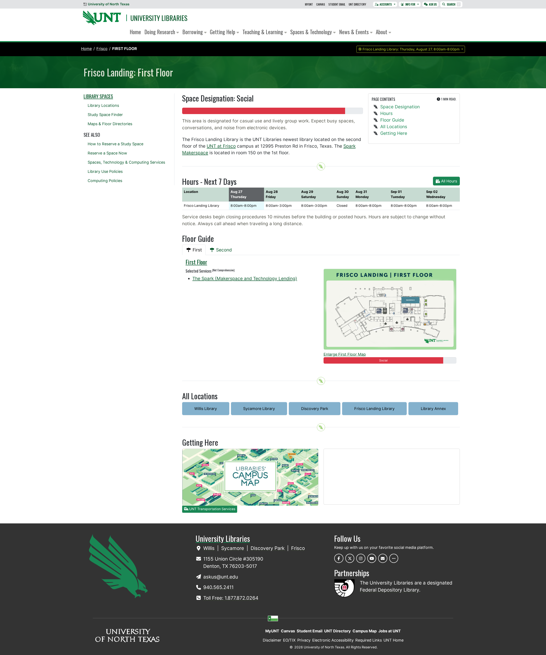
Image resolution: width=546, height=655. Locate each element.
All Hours (448, 181)
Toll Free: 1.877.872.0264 (230, 598)
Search (453, 4)
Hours (386, 113)
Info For (410, 4)
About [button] (382, 32)
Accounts (386, 4)
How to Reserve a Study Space (115, 144)
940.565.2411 (218, 587)
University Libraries (158, 18)
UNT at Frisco (221, 146)
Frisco (298, 548)
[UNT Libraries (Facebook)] (338, 558)
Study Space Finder (105, 114)
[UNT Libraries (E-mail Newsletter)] (382, 558)
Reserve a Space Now (107, 153)
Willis (209, 548)
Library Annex (433, 408)
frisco (101, 48)
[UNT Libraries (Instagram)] (360, 558)
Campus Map (365, 631)
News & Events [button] (354, 32)
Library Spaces (98, 96)
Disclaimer (272, 640)
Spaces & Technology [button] (311, 32)
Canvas (320, 4)
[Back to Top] (321, 166)
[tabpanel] (321, 312)
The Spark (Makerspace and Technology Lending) (244, 278)
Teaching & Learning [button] (263, 32)
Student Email (336, 4)
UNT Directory (357, 4)
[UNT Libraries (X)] (349, 558)
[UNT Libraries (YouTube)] (371, 558)
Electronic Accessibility (333, 640)
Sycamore (233, 548)
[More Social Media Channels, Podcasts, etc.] (393, 558)
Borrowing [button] (193, 32)
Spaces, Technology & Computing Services (126, 162)
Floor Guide (392, 120)
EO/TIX (289, 640)
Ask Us (433, 4)
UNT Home (393, 640)
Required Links (368, 640)
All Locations (393, 126)
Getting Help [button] (223, 32)
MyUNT (309, 4)
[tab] (194, 250)
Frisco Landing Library (374, 408)
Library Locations (103, 105)
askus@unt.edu (220, 577)
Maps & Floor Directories (110, 124)
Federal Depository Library (389, 590)
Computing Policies (105, 180)
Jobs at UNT (389, 631)
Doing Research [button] (160, 32)
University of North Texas (108, 4)
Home (135, 32)
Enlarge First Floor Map (345, 354)
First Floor (124, 48)
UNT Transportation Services (211, 509)
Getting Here (393, 133)
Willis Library (205, 408)
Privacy (304, 640)
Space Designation (400, 106)
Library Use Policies (105, 171)
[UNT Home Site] (118, 565)
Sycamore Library (259, 408)
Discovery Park (314, 408)
